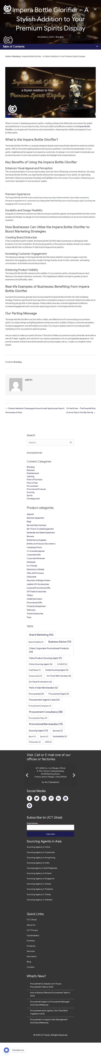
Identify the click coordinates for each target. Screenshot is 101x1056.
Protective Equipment (36, 606)
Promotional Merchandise (46, 724)
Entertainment (33, 473)
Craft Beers (35, 670)
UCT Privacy (32, 943)
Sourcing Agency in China (38, 860)
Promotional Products (36, 489)
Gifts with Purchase (35, 573)
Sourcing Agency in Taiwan (39, 897)
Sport (32, 736)
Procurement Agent (59, 694)
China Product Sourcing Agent (45, 658)
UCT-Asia (13, 338)
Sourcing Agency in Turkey (39, 908)
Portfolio (31, 954)
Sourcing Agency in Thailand (40, 902)
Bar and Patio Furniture (36, 525)
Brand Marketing (41, 634)
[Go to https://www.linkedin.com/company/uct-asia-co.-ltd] (58, 811)
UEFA (48, 742)
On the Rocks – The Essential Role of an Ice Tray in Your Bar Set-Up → (80, 409)
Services (31, 964)
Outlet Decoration (34, 599)
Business (31, 470)
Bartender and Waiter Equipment (41, 532)
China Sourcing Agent (40, 664)
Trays (29, 617)
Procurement (32, 486)
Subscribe (50, 847)
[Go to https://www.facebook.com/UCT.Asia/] (29, 811)
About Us (31, 938)
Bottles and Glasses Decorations (41, 544)
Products (31, 959)
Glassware (31, 577)
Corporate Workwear (36, 558)
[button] (27, 782)
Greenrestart (35, 676)
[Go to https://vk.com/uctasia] (65, 811)
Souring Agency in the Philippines (42, 881)
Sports (30, 495)
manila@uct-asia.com (50, 795)
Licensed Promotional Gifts (38, 588)
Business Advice (59, 641)
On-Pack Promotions (40, 681)
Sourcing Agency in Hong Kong (41, 871)
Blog (29, 975)
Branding (60, 37)
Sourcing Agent (38, 730)
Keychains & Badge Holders (38, 580)
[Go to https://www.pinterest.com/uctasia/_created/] (51, 811)
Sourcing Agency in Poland (39, 887)
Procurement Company (40, 706)
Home (8, 56)
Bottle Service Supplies (36, 540)
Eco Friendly (32, 566)
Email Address (33, 837)
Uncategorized (33, 498)
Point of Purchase (34, 479)
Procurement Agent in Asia (44, 699)
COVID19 (62, 664)
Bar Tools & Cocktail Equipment (40, 529)
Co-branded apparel (36, 551)
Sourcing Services (34, 453)
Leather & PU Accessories (38, 584)
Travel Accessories (35, 613)
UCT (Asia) (32, 933)
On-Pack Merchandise (59, 676)
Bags (29, 521)
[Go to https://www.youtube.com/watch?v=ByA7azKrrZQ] (29, 819)
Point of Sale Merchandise (43, 687)
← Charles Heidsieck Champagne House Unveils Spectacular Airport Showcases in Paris (35, 409)
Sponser (58, 731)
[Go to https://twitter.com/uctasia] (36, 811)
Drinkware (31, 562)
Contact (30, 980)
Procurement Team (38, 718)
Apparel (30, 514)
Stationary (31, 610)
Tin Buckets (35, 742)
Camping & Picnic (34, 547)
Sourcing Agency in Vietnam (39, 913)
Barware (30, 536)
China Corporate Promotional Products (49, 650)
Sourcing (30, 492)
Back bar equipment (35, 518)
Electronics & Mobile (35, 569)
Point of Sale (32, 483)
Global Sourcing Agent (56, 670)
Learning (30, 476)
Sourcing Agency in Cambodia (41, 866)
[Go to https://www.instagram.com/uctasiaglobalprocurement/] (44, 811)
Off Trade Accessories (36, 591)
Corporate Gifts (34, 555)
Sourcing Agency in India (38, 876)
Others (30, 595)
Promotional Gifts (34, 602)
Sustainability (60, 736)
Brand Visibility (36, 642)
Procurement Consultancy (46, 711)
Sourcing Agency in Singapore (40, 892)
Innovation (32, 970)
